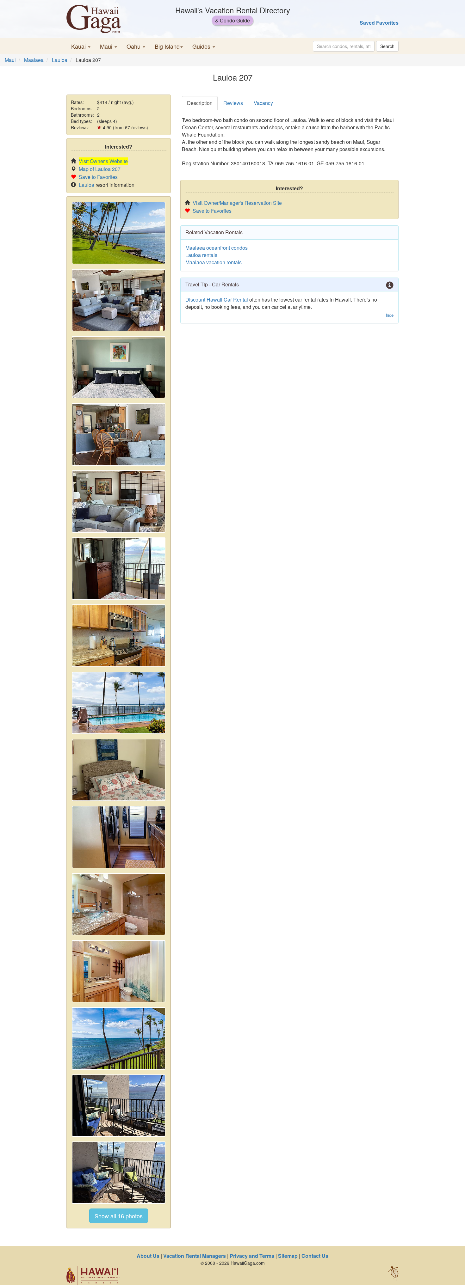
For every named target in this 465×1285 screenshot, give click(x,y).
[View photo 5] (118, 501)
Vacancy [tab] (263, 103)
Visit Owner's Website (103, 161)
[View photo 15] (118, 1172)
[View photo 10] (118, 837)
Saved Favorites (379, 22)
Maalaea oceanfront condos (216, 247)
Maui (10, 60)
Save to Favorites (98, 177)
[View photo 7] (118, 635)
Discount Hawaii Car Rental (216, 299)
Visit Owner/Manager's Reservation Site (237, 202)
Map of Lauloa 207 (100, 169)
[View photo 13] (118, 1038)
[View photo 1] (118, 233)
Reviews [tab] (233, 103)
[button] (80, 46)
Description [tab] (200, 103)
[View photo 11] (118, 904)
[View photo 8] (118, 703)
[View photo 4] (118, 434)
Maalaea (34, 60)
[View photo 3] (118, 367)
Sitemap (288, 1255)
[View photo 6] (118, 568)
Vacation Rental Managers (194, 1255)
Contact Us (314, 1255)
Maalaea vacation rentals (213, 262)
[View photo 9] (118, 770)
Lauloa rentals (201, 255)
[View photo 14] (118, 1105)
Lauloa (59, 60)
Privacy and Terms (252, 1255)
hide (390, 315)
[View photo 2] (118, 300)
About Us (148, 1255)
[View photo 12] (118, 971)
